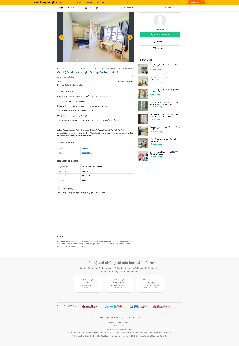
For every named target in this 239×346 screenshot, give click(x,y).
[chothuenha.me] (162, 306)
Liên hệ (139, 318)
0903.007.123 (123, 285)
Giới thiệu (100, 318)
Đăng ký (173, 2)
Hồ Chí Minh (76, 2)
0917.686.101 (155, 285)
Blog (128, 2)
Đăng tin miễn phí (197, 2)
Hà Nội (89, 2)
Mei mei (85, 148)
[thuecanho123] (114, 306)
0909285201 (87, 153)
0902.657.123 (92, 285)
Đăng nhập (182, 2)
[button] (130, 37)
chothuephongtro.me (48, 2)
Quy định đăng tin (128, 318)
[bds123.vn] (89, 306)
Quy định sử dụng (112, 318)
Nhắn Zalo (161, 41)
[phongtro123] (138, 306)
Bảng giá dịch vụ (116, 2)
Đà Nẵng (100, 2)
